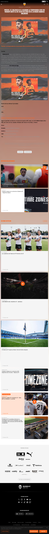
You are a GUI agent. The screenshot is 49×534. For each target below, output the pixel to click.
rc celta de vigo (28, 152)
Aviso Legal (14, 522)
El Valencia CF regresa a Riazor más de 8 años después (15, 349)
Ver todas (45, 161)
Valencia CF (21, 7)
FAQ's (9, 522)
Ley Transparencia (16, 524)
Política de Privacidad (25, 524)
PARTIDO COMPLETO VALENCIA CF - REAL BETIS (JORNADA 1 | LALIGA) (11, 398)
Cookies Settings (28, 522)
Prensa (39, 522)
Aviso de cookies (21, 522)
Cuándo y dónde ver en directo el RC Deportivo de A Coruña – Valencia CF (10, 372)
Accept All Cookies (34, 531)
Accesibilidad (33, 524)
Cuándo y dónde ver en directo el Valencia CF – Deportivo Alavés (12, 192)
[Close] (47, 527)
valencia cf (20, 152)
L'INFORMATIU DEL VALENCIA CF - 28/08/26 (12, 301)
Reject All (43, 531)
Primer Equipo (4, 348)
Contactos (35, 522)
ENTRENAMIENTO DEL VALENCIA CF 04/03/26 (12, 184)
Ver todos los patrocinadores (24, 479)
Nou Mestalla (4, 417)
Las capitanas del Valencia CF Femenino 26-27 (13, 253)
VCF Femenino (4, 252)
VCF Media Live (4, 300)
